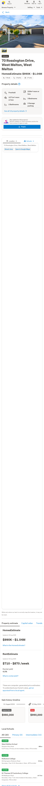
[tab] (12, 141)
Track (23, 127)
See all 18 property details (14, 111)
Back (7, 12)
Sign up (34, 3)
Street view (9, 149)
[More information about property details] (19, 84)
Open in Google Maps (22, 149)
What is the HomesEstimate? (14, 645)
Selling (30, 7)
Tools (38, 7)
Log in (39, 3)
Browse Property (8, 7)
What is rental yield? (10, 676)
